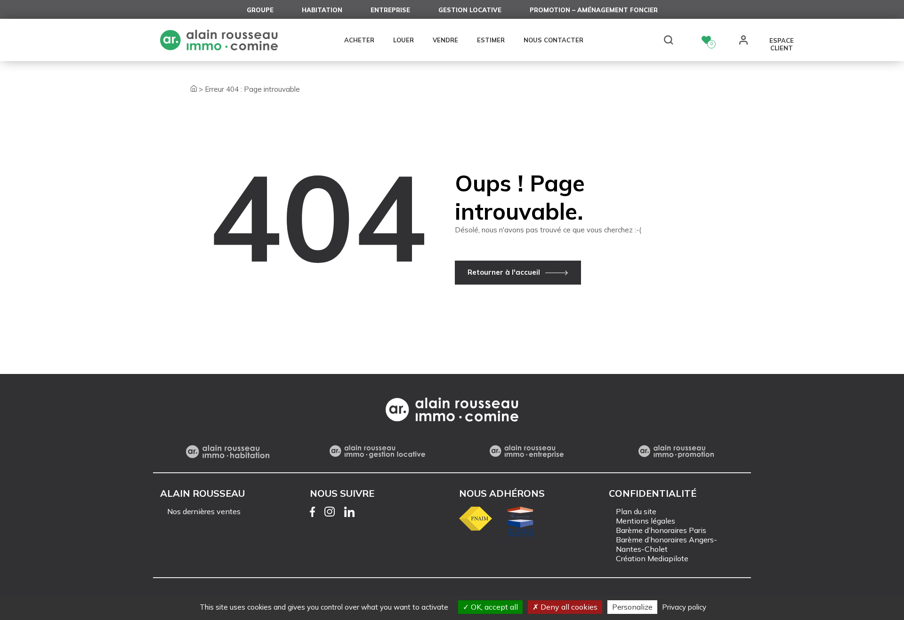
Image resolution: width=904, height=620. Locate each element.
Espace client (781, 41)
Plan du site (636, 511)
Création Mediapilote (652, 558)
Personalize (632, 607)
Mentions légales (645, 520)
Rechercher (668, 40)
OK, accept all (493, 607)
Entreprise (390, 10)
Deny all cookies (568, 607)
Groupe (260, 10)
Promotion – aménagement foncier (594, 10)
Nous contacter (553, 40)
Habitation (322, 10)
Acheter (359, 40)
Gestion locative (469, 10)
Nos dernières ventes (204, 511)
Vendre (445, 40)
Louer (403, 40)
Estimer (491, 40)
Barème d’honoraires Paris (661, 530)
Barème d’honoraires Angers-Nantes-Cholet (666, 544)
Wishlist (706, 40)
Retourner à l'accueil (504, 272)
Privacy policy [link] (684, 607)
